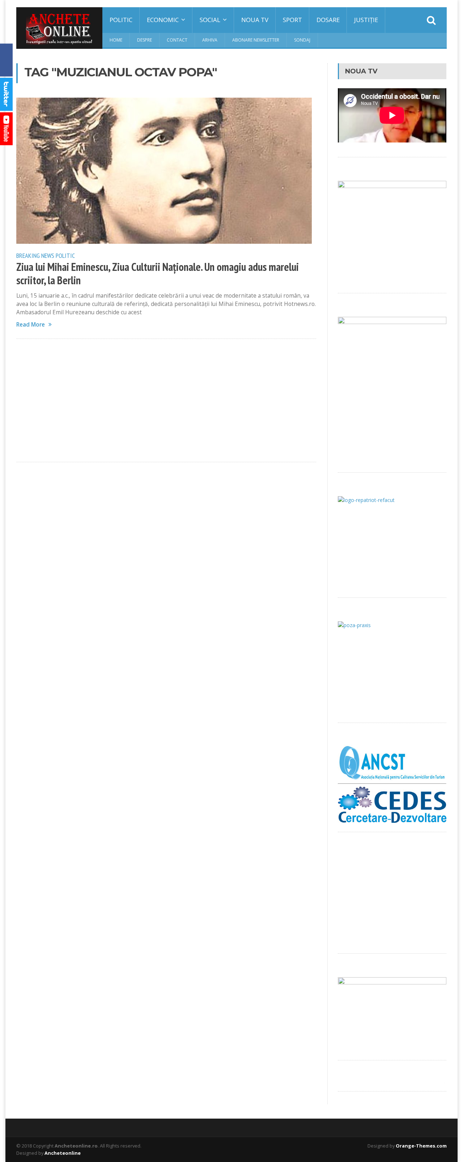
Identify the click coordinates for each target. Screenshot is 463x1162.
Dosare (328, 20)
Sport (292, 20)
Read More (30, 324)
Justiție (366, 20)
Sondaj (302, 40)
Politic (121, 20)
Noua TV (254, 20)
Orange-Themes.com (421, 1145)
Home (116, 40)
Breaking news (35, 255)
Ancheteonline (62, 1153)
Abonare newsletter (255, 40)
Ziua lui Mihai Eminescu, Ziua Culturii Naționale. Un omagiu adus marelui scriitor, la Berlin (157, 274)
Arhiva (209, 40)
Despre (144, 40)
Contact (177, 40)
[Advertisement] (166, 400)
